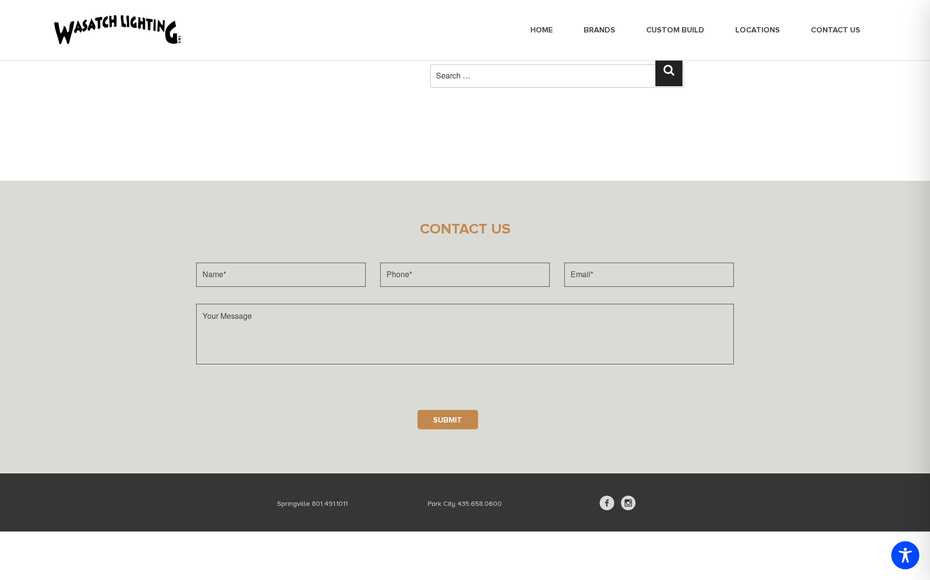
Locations (757, 30)
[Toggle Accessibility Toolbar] (905, 555)
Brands (599, 30)
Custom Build (675, 30)
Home (541, 30)
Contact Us (835, 30)
